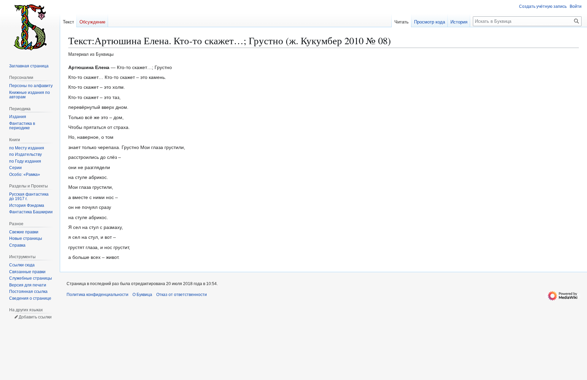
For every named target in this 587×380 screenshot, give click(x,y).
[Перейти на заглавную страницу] (30, 27)
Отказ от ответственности (181, 294)
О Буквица (142, 294)
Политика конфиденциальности (97, 294)
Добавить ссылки (35, 317)
